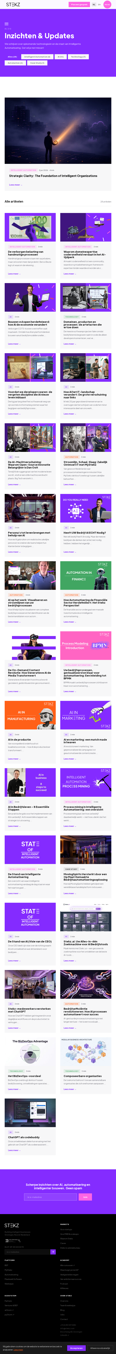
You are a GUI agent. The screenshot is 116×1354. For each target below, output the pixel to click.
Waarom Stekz (66, 1238)
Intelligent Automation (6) (37, 57)
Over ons (64, 1301)
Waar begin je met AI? (69, 1270)
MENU (107, 4)
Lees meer (18, 1349)
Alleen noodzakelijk (100, 1348)
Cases (63, 1243)
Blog (62, 1310)
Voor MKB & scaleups (69, 1234)
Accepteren (76, 1348)
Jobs (62, 1314)
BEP (6, 1265)
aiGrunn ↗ (9, 1310)
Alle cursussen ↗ (67, 1265)
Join (85, 1197)
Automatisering (11, 1274)
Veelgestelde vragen (69, 1274)
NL (94, 4)
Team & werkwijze (67, 1305)
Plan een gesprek (79, 4)
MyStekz (8, 1270)
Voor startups (66, 1229)
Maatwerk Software (13, 1279)
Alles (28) (12, 57)
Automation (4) (15, 63)
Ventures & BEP (11, 1305)
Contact (64, 1319)
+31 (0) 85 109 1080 (68, 1325)
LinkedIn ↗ (64, 1335)
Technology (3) (78, 57)
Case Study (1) (37, 63)
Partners (8, 1301)
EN (99, 4)
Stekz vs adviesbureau (70, 1248)
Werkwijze (9, 1284)
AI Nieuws (64, 1288)
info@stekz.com (67, 1328)
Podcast (64, 1284)
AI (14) (61, 57)
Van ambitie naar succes (70, 1279)
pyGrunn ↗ (9, 1314)
